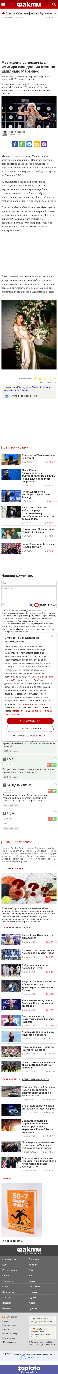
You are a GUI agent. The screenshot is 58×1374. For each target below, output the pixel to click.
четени (15, 1079)
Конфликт (7, 1297)
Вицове (6, 1308)
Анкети (32, 1303)
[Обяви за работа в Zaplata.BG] (29, 1369)
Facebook (36, 387)
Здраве (32, 1297)
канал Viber (19, 390)
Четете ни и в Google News (23, 396)
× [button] (52, 636)
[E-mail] (37, 144)
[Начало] (29, 5)
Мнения (33, 1264)
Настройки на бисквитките (27, 710)
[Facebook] (15, 144)
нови (45, 1079)
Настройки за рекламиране (32, 704)
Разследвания (9, 1270)
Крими (32, 1281)
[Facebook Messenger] (29, 144)
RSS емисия (11, 1317)
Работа (5, 1329)
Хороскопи (34, 1286)
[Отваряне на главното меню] (3, 4)
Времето (6, 1303)
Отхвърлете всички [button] (30, 728)
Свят (4, 1264)
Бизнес (32, 1270)
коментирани (31, 1079)
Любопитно (8, 1292)
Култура (33, 1292)
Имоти (5, 1275)
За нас (5, 1321)
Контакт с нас (8, 1338)
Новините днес (10, 1259)
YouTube (8, 390)
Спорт (10, 13)
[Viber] (44, 144)
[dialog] (29, 687)
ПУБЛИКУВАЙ (48, 605)
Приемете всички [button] (30, 721)
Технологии (8, 1281)
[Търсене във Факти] (54, 4)
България (34, 1259)
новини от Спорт (21, 927)
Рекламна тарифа (10, 1334)
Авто (31, 1275)
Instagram (47, 387)
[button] (29, 735)
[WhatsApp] (22, 144)
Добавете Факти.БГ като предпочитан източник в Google (42, 1333)
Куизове (33, 1308)
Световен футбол (27, 13)
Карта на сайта (9, 1325)
